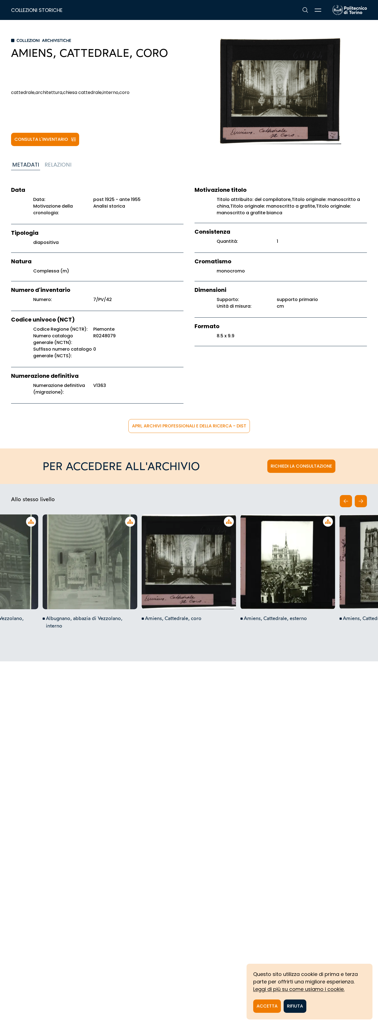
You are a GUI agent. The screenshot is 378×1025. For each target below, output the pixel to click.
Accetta (267, 1006)
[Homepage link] (349, 10)
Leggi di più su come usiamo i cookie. (299, 989)
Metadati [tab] (25, 165)
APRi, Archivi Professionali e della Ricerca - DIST (189, 426)
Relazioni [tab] (58, 165)
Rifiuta (295, 1006)
